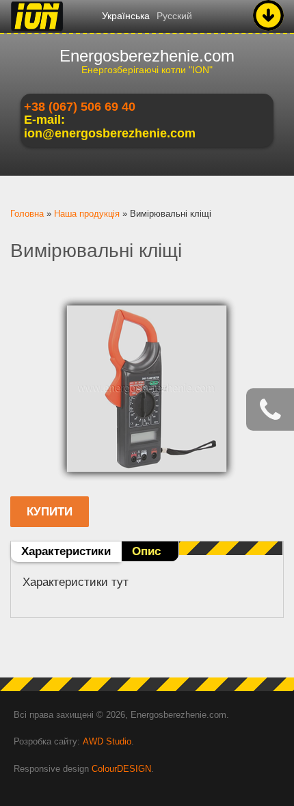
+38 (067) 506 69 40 (79, 106)
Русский (174, 15)
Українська (126, 15)
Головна (27, 214)
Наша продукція (87, 214)
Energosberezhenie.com (147, 55)
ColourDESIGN (121, 769)
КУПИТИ (49, 511)
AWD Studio (107, 741)
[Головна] (37, 31)
